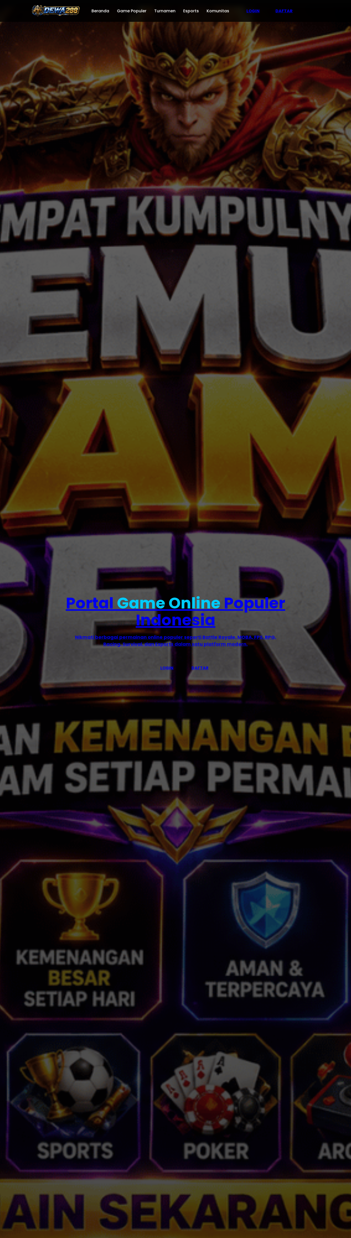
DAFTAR (284, 11)
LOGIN (253, 11)
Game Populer (131, 11)
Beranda (100, 11)
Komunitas (218, 11)
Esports (191, 11)
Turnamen (165, 11)
